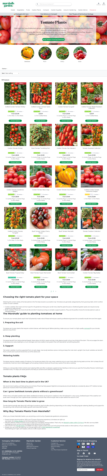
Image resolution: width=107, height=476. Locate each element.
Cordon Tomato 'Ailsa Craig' (40, 190)
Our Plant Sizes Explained (59, 450)
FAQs (52, 448)
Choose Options (15, 120)
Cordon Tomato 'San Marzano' (66, 148)
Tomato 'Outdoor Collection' (92, 231)
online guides (18, 421)
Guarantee (29, 445)
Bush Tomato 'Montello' (66, 231)
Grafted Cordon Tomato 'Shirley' (15, 107)
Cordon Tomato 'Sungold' (66, 107)
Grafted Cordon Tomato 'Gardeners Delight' (91, 190)
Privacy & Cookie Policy (9, 445)
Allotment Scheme (32, 446)
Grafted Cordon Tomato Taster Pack (40, 107)
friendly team (20, 425)
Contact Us (54, 443)
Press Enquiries (31, 448)
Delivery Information (57, 445)
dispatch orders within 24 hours (74, 422)
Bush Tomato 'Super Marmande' (41, 273)
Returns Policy (55, 446)
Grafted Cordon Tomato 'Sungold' (15, 232)
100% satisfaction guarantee (51, 427)
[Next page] (56, 291)
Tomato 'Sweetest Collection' (92, 148)
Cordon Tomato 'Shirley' (15, 148)
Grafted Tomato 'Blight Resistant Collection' (92, 107)
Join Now (99, 469)
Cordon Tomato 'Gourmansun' (66, 190)
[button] (103, 4)
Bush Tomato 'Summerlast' (66, 273)
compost (87, 328)
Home (4, 68)
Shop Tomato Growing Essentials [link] (53, 39)
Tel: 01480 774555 (82, 456)
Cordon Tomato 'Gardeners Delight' (15, 190)
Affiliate (4, 448)
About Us (29, 443)
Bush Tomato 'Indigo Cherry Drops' (41, 232)
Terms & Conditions (8, 443)
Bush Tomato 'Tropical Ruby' (15, 273)
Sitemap (4, 446)
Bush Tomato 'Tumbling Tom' (40, 148)
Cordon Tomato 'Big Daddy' (91, 273)
